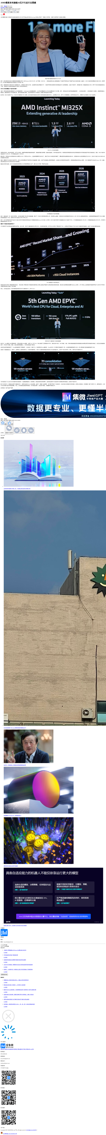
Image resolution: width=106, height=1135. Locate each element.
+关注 (2, 928)
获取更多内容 (4, 974)
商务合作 (28, 1049)
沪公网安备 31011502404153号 (10, 1133)
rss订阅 (32, 1049)
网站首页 (3, 1049)
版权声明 (7, 1049)
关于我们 (24, 1049)
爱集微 (5, 6)
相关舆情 (3, 7)
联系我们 (15, 1049)
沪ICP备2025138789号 (31, 1130)
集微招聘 (11, 1049)
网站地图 (20, 1049)
